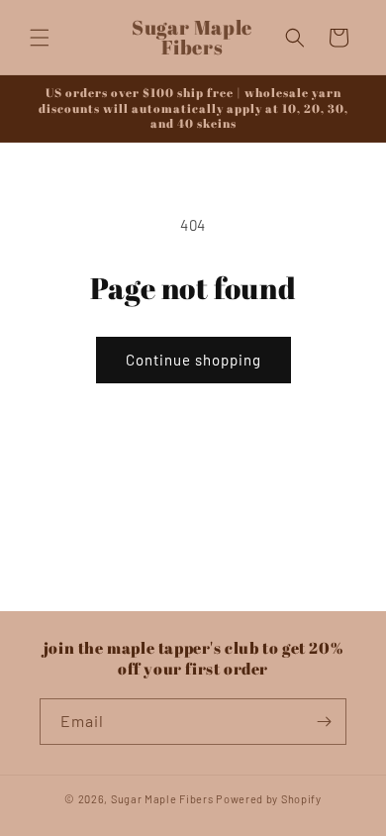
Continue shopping (193, 359)
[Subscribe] (323, 721)
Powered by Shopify (269, 798)
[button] (39, 37)
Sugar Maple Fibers (162, 798)
